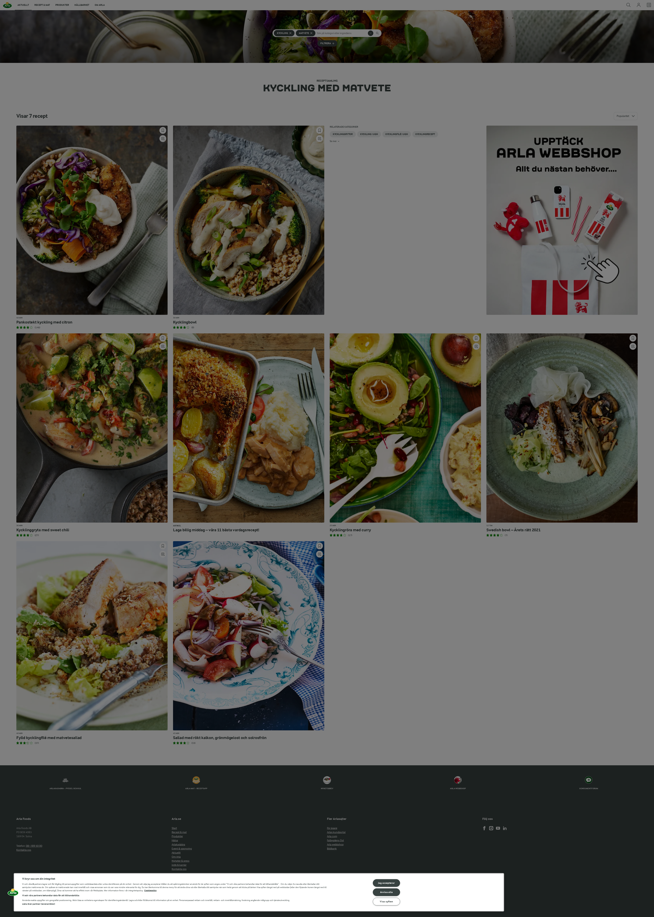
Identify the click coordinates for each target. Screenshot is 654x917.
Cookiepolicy (150, 890)
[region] (259, 892)
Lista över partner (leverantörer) (38, 904)
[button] (13, 893)
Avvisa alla (386, 892)
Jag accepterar (386, 883)
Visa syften (386, 901)
